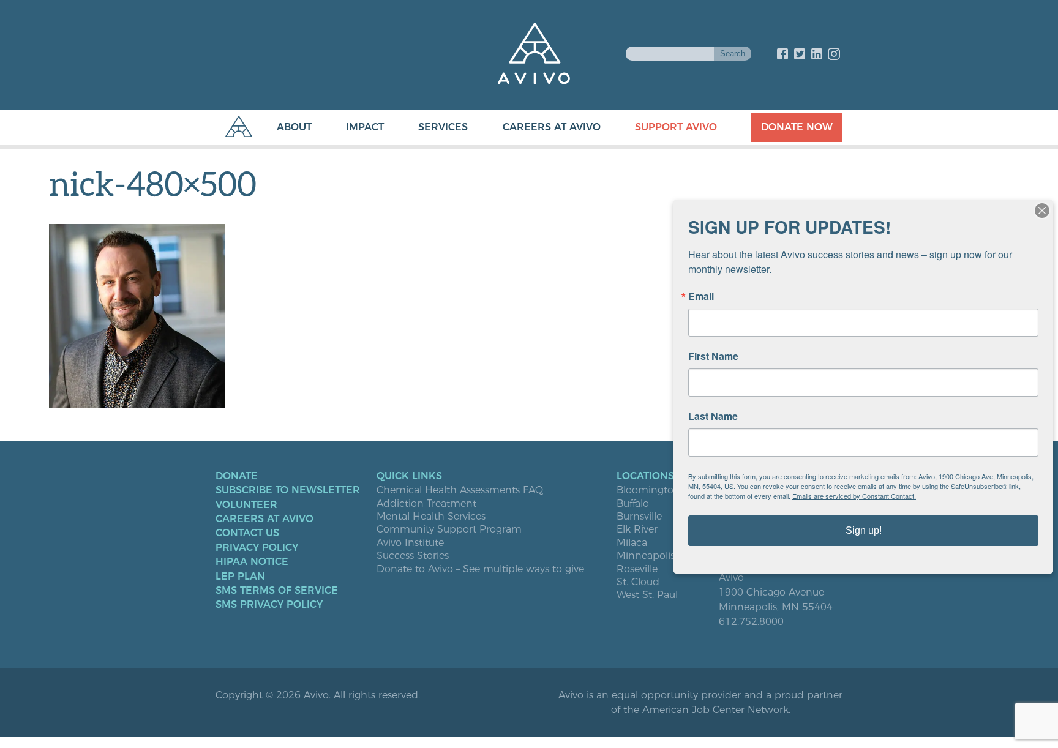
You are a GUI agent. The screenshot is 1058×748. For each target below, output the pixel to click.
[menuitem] (282, 127)
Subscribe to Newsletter (288, 490)
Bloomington (648, 490)
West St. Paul (647, 594)
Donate (237, 476)
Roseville (637, 569)
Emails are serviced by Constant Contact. (854, 496)
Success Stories (413, 555)
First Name (713, 356)
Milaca (632, 542)
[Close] (1042, 210)
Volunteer (246, 505)
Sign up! (864, 530)
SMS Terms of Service (277, 590)
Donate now (797, 127)
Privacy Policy (257, 547)
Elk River (637, 529)
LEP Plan (240, 576)
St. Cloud (638, 582)
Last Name (713, 416)
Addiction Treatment (426, 503)
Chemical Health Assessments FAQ (460, 490)
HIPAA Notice (252, 561)
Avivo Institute (410, 542)
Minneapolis (646, 555)
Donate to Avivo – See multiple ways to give (480, 569)
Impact (365, 127)
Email (701, 296)
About (294, 127)
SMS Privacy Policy (269, 604)
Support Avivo (676, 127)
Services (443, 127)
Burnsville (639, 516)
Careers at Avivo (552, 127)
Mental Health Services (431, 516)
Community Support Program (449, 529)
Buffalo (633, 503)
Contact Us (247, 533)
